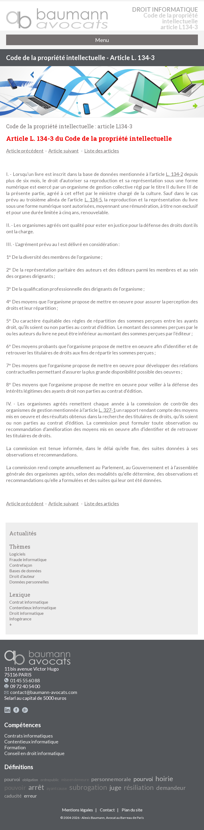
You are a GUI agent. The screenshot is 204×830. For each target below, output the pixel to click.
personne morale (111, 779)
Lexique (19, 594)
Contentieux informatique (32, 607)
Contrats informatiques (28, 736)
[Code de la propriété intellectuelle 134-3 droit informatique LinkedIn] (7, 711)
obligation (30, 780)
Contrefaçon (20, 565)
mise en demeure (75, 779)
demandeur (171, 787)
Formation (15, 747)
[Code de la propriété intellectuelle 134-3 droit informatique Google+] (25, 711)
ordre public (49, 780)
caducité (13, 796)
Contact (107, 809)
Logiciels (17, 553)
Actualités (22, 533)
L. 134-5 (93, 199)
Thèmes (19, 546)
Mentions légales (77, 809)
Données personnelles (29, 581)
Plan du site (132, 809)
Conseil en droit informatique (34, 753)
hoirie (164, 778)
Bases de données (25, 570)
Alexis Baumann (93, 818)
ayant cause (56, 788)
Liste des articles (101, 151)
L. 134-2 (174, 174)
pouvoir (15, 787)
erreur (30, 796)
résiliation (139, 787)
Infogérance (20, 618)
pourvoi (12, 779)
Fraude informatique (27, 559)
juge (115, 787)
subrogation (88, 787)
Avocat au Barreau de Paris (125, 818)
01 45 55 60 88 (25, 680)
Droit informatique (26, 613)
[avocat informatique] (102, 115)
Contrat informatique (28, 601)
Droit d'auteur (22, 576)
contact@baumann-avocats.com (43, 692)
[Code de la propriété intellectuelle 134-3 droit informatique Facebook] (16, 711)
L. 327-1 (107, 410)
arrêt (36, 787)
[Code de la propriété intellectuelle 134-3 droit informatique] (57, 16)
